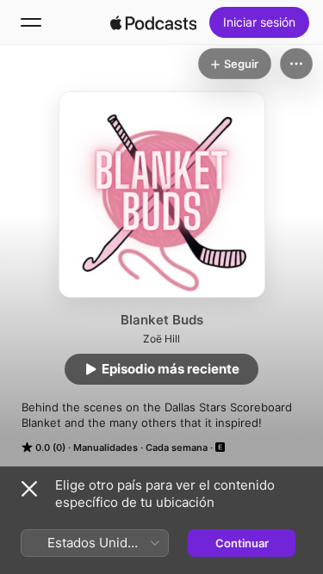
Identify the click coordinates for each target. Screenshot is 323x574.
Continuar (242, 543)
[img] (153, 22)
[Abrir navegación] (31, 22)
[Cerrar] (29, 489)
